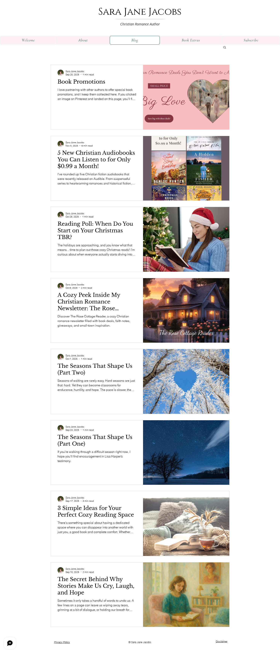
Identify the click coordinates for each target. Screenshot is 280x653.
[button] (224, 48)
